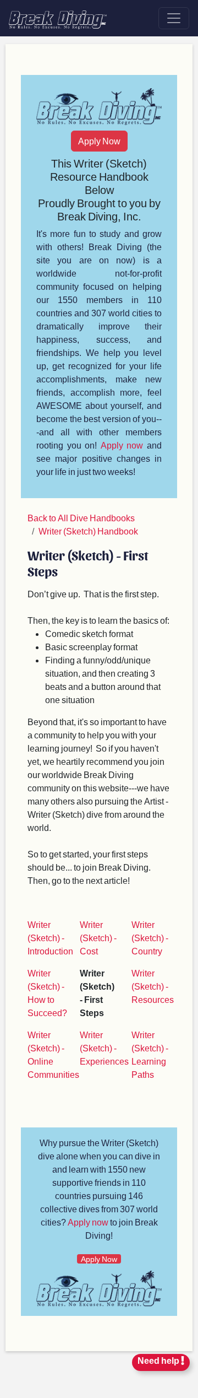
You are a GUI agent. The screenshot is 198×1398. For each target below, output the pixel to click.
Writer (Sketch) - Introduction (50, 937)
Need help (159, 1360)
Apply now (122, 445)
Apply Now (99, 141)
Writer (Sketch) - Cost (98, 937)
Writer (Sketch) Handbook (88, 531)
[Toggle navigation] (173, 18)
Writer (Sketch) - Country (149, 937)
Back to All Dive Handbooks (81, 517)
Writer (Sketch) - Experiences (104, 1047)
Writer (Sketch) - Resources (152, 986)
